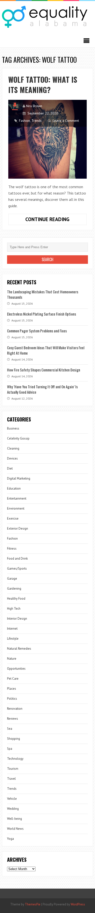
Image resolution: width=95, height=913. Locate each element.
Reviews (12, 719)
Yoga (10, 839)
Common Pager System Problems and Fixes (37, 330)
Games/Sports (17, 568)
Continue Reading (56, 220)
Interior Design (17, 618)
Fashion (24, 120)
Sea (9, 729)
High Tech (13, 608)
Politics (12, 699)
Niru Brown (34, 106)
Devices (12, 458)
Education (14, 488)
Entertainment (16, 498)
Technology (15, 759)
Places (11, 689)
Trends (36, 120)
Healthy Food (16, 598)
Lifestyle (13, 638)
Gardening (14, 588)
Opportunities (16, 669)
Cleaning (13, 448)
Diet (10, 468)
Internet (12, 628)
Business (13, 428)
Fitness (12, 548)
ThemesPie (32, 904)
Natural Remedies (19, 648)
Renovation (14, 709)
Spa (9, 749)
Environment (15, 508)
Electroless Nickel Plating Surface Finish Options (41, 314)
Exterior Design (17, 528)
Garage (12, 578)
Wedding (13, 809)
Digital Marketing (18, 478)
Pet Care (13, 679)
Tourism (12, 769)
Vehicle (12, 799)
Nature (11, 659)
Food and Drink (17, 558)
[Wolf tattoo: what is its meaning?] (47, 139)
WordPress (78, 904)
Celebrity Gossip (18, 438)
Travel (11, 779)
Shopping (13, 739)
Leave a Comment (66, 120)
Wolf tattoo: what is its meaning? (42, 84)
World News (15, 829)
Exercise (13, 518)
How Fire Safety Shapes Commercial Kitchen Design (43, 369)
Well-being (14, 819)
